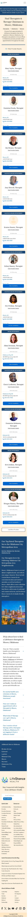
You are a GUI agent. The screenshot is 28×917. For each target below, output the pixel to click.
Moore (22, 29)
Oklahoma (15, 29)
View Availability (13, 88)
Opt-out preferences (18, 845)
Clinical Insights (17, 813)
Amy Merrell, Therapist (13, 188)
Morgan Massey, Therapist (13, 504)
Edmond (4, 751)
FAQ (15, 817)
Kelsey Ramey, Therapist (13, 266)
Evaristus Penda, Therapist (13, 108)
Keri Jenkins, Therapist (13, 465)
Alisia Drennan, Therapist (13, 346)
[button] (6, 811)
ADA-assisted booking (19, 830)
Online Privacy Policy (19, 821)
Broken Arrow (6, 749)
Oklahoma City (6, 553)
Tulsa (4, 766)
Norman (17, 551)
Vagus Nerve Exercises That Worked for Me (12, 883)
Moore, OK (5, 77)
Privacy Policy (17, 819)
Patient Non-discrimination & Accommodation (18, 826)
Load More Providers (13, 529)
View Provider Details (13, 71)
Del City (4, 551)
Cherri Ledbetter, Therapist (13, 385)
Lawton (4, 754)
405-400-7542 (8, 358)
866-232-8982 (8, 81)
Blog (15, 811)
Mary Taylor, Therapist (13, 68)
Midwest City (10, 551)
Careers (17, 902)
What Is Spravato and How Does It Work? (11, 866)
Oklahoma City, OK (8, 355)
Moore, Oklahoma (8, 659)
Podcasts (16, 809)
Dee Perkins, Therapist (13, 306)
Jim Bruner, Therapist (13, 148)
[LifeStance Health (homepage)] (4, 3)
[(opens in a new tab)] (2, 908)
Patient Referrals (17, 807)
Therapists (6, 29)
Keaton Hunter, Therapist (13, 227)
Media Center (17, 815)
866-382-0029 (8, 240)
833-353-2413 (8, 439)
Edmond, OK (6, 435)
